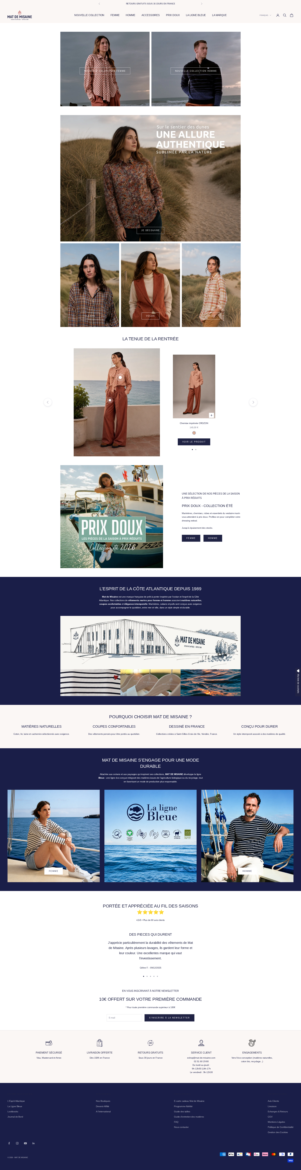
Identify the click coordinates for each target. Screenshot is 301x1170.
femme (191, 538)
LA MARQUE (219, 15)
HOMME (130, 15)
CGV (270, 1116)
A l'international (103, 1111)
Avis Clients (273, 1101)
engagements (252, 1052)
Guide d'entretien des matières (189, 1116)
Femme (53, 871)
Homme (247, 871)
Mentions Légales (276, 1122)
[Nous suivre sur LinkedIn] (33, 1143)
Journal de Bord (15, 1116)
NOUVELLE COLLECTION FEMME (105, 71)
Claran (90, 316)
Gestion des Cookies (278, 1132)
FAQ (176, 1122)
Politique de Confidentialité (280, 1127)
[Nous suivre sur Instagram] (17, 1143)
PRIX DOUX (173, 15)
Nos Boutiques (103, 1101)
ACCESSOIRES (151, 15)
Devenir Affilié (102, 1106)
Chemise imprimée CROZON (194, 423)
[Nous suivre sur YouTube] (25, 1143)
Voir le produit (194, 442)
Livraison (272, 1106)
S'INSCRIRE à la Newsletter (169, 1018)
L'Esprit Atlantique (16, 1101)
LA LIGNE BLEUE (196, 15)
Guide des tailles (182, 1111)
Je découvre (150, 230)
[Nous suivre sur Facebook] (9, 1143)
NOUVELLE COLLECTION (89, 15)
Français (264, 15)
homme (213, 538)
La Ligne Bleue (15, 1106)
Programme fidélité (183, 1106)
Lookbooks (13, 1111)
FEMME (115, 15)
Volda (150, 316)
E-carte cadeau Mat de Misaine (189, 1101)
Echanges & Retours (278, 1111)
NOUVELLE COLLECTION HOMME (196, 71)
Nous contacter (181, 1127)
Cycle (211, 316)
